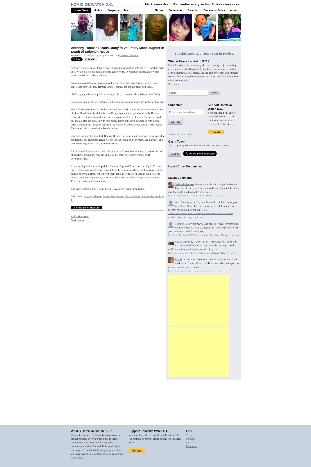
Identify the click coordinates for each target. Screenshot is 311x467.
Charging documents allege (84, 136)
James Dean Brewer (113, 196)
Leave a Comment (129, 55)
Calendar (193, 10)
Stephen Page (100, 124)
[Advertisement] (198, 300)
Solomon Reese (94, 71)
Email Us (175, 153)
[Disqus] (117, 275)
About (234, 10)
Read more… (175, 84)
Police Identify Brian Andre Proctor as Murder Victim (190, 270)
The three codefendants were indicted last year (94, 151)
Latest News (81, 10)
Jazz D (178, 259)
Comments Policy (214, 10)
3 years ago (198, 217)
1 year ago (218, 195)
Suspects (113, 10)
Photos (159, 10)
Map (126, 10)
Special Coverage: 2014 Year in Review (204, 53)
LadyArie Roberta (184, 184)
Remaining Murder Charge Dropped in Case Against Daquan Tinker (196, 253)
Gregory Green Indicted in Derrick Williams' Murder (190, 195)
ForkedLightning (184, 241)
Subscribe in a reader (181, 134)
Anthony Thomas (80, 67)
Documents (175, 10)
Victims (98, 10)
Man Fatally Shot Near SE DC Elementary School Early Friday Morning (198, 235)
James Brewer (118, 124)
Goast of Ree (181, 224)
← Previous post (80, 216)
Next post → (77, 220)
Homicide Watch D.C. (92, 4)
